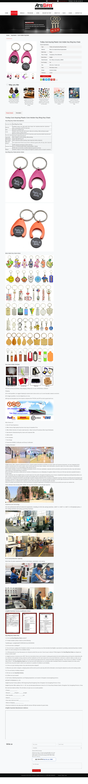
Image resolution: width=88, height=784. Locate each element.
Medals (22, 13)
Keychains (14, 13)
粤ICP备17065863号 (51, 775)
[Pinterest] (51, 80)
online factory (46, 13)
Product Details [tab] (9, 113)
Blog (64, 13)
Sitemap (70, 1)
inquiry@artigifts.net (63, 1)
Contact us (78, 13)
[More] (41, 80)
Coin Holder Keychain (23, 35)
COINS (37, 13)
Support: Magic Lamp (62, 775)
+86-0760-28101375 (52, 1)
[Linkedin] (49, 80)
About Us (57, 13)
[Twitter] (46, 80)
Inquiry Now (46, 76)
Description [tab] (18, 112)
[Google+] (54, 80)
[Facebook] (44, 80)
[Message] (57, 80)
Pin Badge (30, 13)
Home (6, 13)
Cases (70, 13)
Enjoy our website (9, 482)
